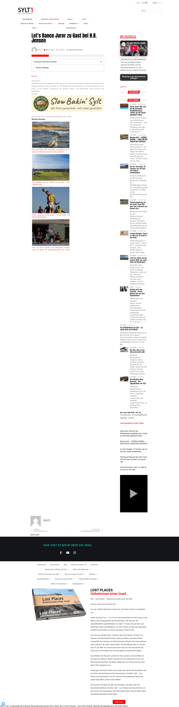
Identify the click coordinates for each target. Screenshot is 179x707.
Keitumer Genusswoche (50, 19)
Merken (34, 76)
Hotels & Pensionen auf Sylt (48, 574)
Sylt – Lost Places (110, 618)
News (70, 19)
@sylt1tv (123, 87)
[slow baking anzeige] (67, 111)
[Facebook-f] (60, 552)
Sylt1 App (61, 23)
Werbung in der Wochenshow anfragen (133, 77)
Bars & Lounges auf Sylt (74, 574)
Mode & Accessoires (58, 584)
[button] (101, 62)
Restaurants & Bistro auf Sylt (55, 569)
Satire (86, 23)
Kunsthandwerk (43, 579)
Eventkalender (27, 19)
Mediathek (73, 23)
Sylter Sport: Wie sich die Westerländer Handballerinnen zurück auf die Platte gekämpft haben (133, 433)
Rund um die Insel (45, 23)
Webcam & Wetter (27, 23)
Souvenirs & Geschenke (63, 579)
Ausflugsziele (77, 584)
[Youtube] (67, 552)
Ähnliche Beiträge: (42, 68)
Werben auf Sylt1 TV (78, 565)
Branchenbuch (71, 28)
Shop (34, 28)
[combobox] (151, 11)
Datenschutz (54, 565)
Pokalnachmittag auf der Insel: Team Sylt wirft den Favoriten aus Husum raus (133, 459)
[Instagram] (74, 552)
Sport (84, 19)
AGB (65, 565)
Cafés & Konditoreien (80, 569)
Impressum (42, 565)
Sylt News (94, 565)
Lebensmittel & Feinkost (88, 579)
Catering (92, 574)
